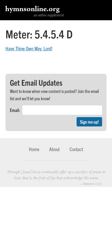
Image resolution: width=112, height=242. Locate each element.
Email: (15, 110)
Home (34, 149)
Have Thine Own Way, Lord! (28, 48)
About (54, 149)
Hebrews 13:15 (92, 183)
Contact (76, 149)
